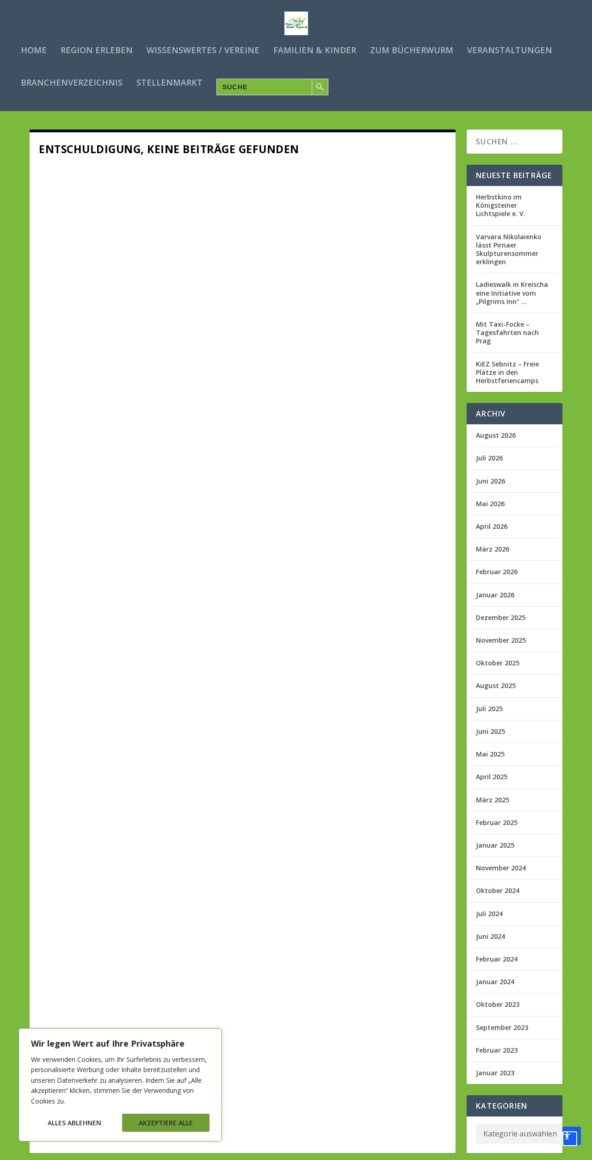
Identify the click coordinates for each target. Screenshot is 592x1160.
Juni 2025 (490, 731)
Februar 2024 (497, 959)
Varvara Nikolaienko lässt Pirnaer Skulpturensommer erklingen (509, 249)
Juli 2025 (489, 708)
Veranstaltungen (509, 51)
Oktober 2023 (497, 1004)
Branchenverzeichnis (72, 83)
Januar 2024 (495, 981)
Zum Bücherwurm (411, 51)
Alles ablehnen (74, 1122)
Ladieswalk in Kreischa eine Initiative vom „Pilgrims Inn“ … (512, 292)
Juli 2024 (489, 913)
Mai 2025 (490, 754)
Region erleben (97, 51)
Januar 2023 (495, 1072)
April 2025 (491, 776)
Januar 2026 (495, 594)
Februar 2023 (497, 1050)
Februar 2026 (497, 571)
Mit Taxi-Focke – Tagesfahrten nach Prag (507, 332)
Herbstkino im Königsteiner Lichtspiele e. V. (500, 205)
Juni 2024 (490, 936)
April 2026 (491, 526)
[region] (120, 1084)
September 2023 (502, 1027)
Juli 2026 (489, 457)
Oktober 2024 (497, 890)
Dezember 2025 (500, 617)
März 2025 (492, 799)
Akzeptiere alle (166, 1122)
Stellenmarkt (169, 83)
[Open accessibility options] (571, 1136)
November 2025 (501, 640)
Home (34, 51)
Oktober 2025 (497, 662)
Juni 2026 (490, 481)
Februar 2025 (497, 822)
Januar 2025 (495, 845)
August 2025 (496, 685)
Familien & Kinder (314, 51)
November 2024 (501, 867)
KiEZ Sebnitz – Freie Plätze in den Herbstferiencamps (507, 372)
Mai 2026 (490, 503)
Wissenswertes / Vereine (203, 51)
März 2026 (492, 549)
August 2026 (496, 435)
